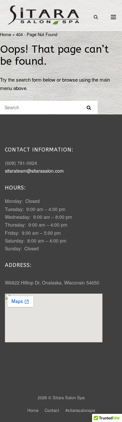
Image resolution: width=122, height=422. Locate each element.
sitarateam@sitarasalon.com (34, 170)
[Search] (89, 107)
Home (5, 34)
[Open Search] (96, 17)
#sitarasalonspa (80, 410)
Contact (52, 410)
